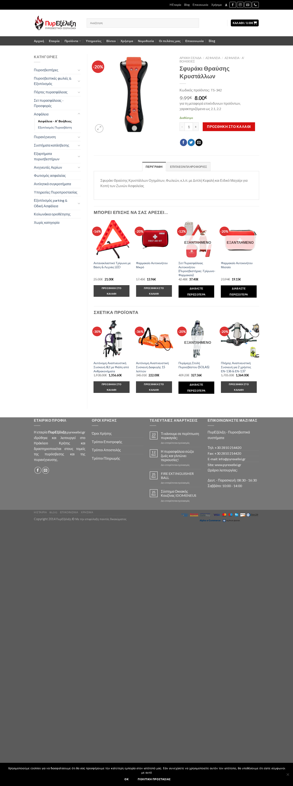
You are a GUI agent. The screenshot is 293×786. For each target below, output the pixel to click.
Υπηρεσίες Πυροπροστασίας (55, 192)
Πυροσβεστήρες (46, 70)
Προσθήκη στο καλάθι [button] (112, 291)
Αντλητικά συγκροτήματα (52, 184)
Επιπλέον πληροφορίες (188, 166)
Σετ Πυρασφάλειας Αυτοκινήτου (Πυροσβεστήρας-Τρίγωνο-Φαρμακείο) (196, 269)
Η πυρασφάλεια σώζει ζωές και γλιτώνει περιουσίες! (177, 455)
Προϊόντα (71, 41)
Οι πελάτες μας (170, 41)
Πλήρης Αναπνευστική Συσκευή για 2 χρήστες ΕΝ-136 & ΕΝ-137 (236, 367)
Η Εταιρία (175, 4)
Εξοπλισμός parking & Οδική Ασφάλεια (50, 203)
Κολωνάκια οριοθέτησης (52, 214)
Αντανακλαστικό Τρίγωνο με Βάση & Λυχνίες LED (112, 265)
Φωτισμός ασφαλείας (50, 175)
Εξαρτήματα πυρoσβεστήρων (46, 156)
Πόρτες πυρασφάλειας (51, 92)
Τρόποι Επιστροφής (107, 442)
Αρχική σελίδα (190, 58)
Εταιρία (54, 41)
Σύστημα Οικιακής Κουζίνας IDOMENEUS (178, 493)
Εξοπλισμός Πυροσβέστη (55, 127)
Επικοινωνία (200, 4)
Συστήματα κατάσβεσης (51, 145)
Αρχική (39, 41)
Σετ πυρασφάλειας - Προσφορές (48, 103)
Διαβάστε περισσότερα (196, 291)
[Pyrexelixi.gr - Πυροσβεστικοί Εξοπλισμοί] (57, 23)
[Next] (259, 361)
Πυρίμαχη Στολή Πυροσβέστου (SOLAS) (193, 365)
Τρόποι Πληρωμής (106, 458)
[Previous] (94, 361)
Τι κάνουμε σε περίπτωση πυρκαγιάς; (180, 436)
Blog (187, 4)
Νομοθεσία (146, 41)
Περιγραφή (154, 166)
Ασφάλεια (41, 114)
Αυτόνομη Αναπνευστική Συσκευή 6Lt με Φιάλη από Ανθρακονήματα (111, 367)
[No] (287, 775)
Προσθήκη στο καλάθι (229, 126)
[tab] (154, 166)
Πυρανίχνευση (45, 137)
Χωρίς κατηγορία (46, 222)
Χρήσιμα (216, 4)
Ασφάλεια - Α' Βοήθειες (55, 121)
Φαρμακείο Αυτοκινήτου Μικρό (152, 265)
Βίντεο (111, 41)
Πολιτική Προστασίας (154, 779)
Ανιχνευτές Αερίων (48, 167)
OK (126, 779)
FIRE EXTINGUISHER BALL (177, 475)
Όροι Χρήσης (102, 433)
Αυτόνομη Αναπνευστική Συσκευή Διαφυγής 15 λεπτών (152, 367)
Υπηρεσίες (93, 41)
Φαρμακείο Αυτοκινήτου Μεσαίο (237, 265)
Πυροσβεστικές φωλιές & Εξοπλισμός (52, 81)
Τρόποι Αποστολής (106, 450)
